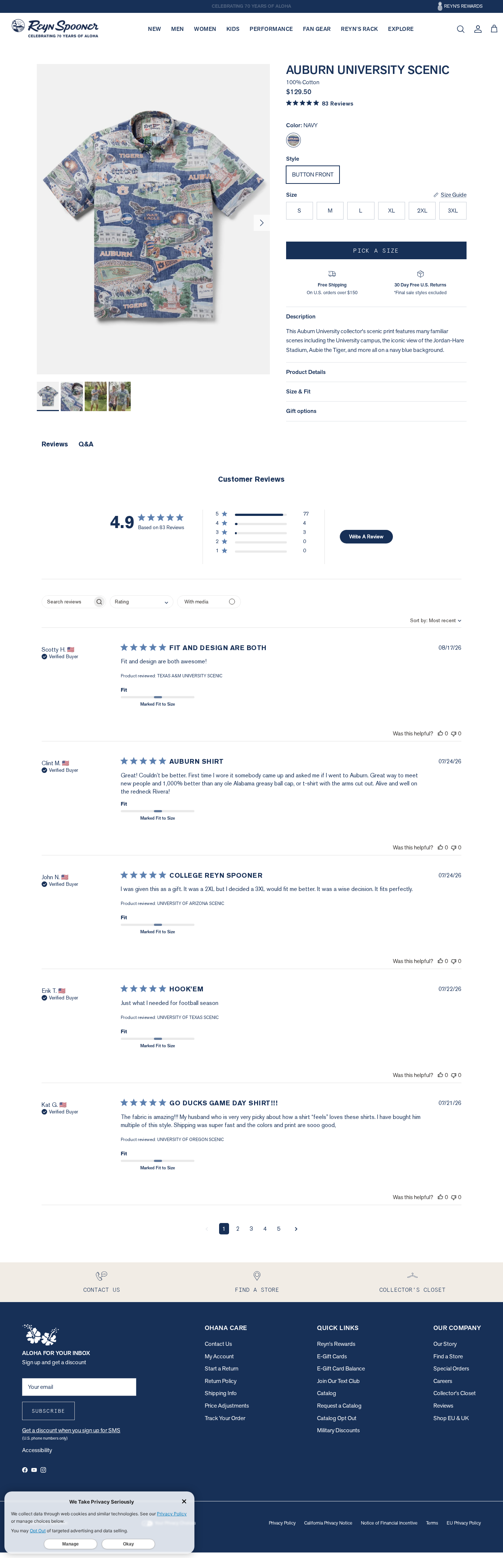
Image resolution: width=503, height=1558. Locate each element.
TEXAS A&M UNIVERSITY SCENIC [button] (189, 676)
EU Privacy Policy (464, 1523)
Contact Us (218, 1344)
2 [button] (237, 1229)
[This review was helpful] (440, 733)
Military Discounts (338, 1430)
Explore (401, 28)
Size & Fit (298, 391)
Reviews (443, 1405)
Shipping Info (221, 1393)
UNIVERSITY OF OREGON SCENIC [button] (190, 1139)
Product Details (306, 372)
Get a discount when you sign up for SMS (71, 1430)
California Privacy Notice (328, 1523)
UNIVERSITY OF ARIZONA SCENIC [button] (190, 903)
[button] (262, 515)
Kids (233, 28)
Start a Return (221, 1368)
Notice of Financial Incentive (389, 1523)
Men (177, 28)
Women (205, 28)
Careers (442, 1381)
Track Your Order (225, 1418)
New (154, 28)
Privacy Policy (282, 1523)
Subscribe (48, 1411)
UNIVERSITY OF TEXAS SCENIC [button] (188, 1017)
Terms (432, 1523)
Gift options (301, 411)
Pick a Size (376, 250)
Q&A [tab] (86, 444)
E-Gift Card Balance (341, 1368)
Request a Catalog (339, 1405)
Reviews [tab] (55, 444)
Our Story (445, 1344)
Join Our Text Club (338, 1381)
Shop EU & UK (451, 1418)
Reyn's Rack (359, 28)
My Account (219, 1356)
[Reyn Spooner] (55, 29)
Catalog (326, 1393)
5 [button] (278, 1229)
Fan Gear (317, 28)
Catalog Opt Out (336, 1418)
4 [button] (265, 1229)
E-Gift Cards (332, 1356)
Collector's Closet (454, 1393)
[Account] (476, 29)
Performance (271, 28)
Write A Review (366, 536)
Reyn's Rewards (336, 1344)
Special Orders (451, 1368)
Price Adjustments (227, 1405)
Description (301, 316)
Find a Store (448, 1356)
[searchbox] (67, 602)
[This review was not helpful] (453, 733)
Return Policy (220, 1381)
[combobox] (429, 620)
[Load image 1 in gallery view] (153, 219)
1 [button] (224, 1229)
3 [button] (251, 1229)
